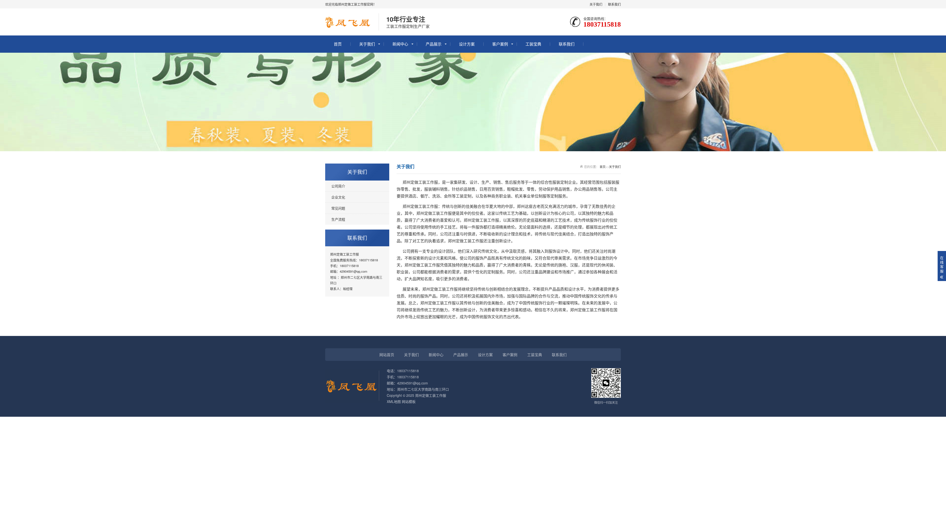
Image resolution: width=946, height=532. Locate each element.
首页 (338, 44)
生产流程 (338, 219)
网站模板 (409, 401)
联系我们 (614, 4)
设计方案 (467, 44)
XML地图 (394, 401)
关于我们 (596, 4)
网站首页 (386, 354)
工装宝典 (533, 44)
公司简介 (338, 185)
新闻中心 (400, 44)
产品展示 (433, 44)
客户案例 (500, 44)
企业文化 (338, 197)
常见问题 (338, 208)
